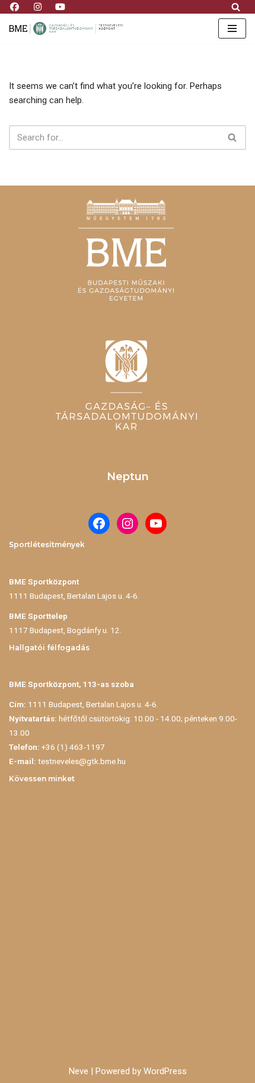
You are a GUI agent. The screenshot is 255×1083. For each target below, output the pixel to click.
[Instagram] (127, 523)
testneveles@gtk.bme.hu (82, 761)
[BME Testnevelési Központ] (68, 28)
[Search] (235, 6)
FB (14, 5)
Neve (78, 1071)
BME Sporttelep (38, 616)
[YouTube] (156, 523)
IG (37, 5)
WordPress (165, 1071)
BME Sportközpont (44, 581)
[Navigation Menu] (232, 28)
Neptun (128, 476)
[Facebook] (99, 523)
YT (61, 5)
